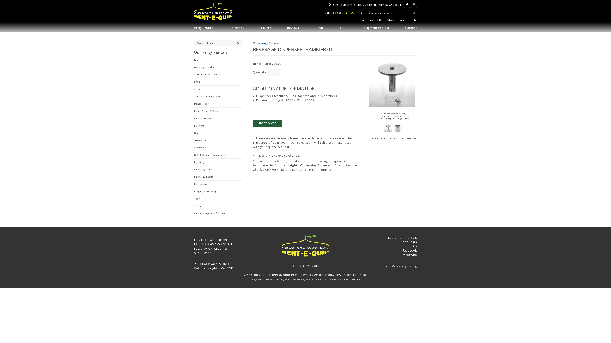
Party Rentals (204, 28)
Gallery (266, 28)
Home (361, 20)
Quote (413, 20)
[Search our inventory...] (414, 13)
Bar (196, 59)
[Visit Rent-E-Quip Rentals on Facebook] (407, 5)
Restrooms (200, 184)
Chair (197, 81)
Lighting (199, 162)
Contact (411, 28)
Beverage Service (204, 67)
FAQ (343, 28)
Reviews (293, 28)
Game (197, 133)
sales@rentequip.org (401, 266)
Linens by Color (203, 169)
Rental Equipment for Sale (209, 213)
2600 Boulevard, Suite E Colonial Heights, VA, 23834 (214, 266)
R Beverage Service (266, 43)
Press (320, 28)
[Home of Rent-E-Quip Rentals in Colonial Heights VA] (213, 12)
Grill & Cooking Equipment (209, 154)
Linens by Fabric (203, 176)
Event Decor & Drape (206, 111)
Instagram (409, 255)
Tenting (198, 206)
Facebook (409, 250)
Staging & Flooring (205, 191)
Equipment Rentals (375, 28)
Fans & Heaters (203, 118)
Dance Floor (201, 103)
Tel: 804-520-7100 (305, 266)
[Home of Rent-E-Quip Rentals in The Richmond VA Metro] (305, 246)
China (197, 89)
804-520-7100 (353, 13)
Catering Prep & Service (208, 74)
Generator (200, 140)
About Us (376, 20)
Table (197, 198)
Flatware (199, 125)
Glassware (200, 147)
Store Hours (395, 20)
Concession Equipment (207, 96)
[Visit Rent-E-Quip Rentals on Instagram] (414, 5)
